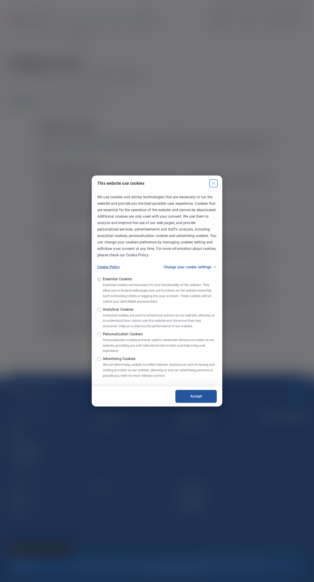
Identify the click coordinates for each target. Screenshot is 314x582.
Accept (196, 396)
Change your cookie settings (187, 267)
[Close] (213, 183)
